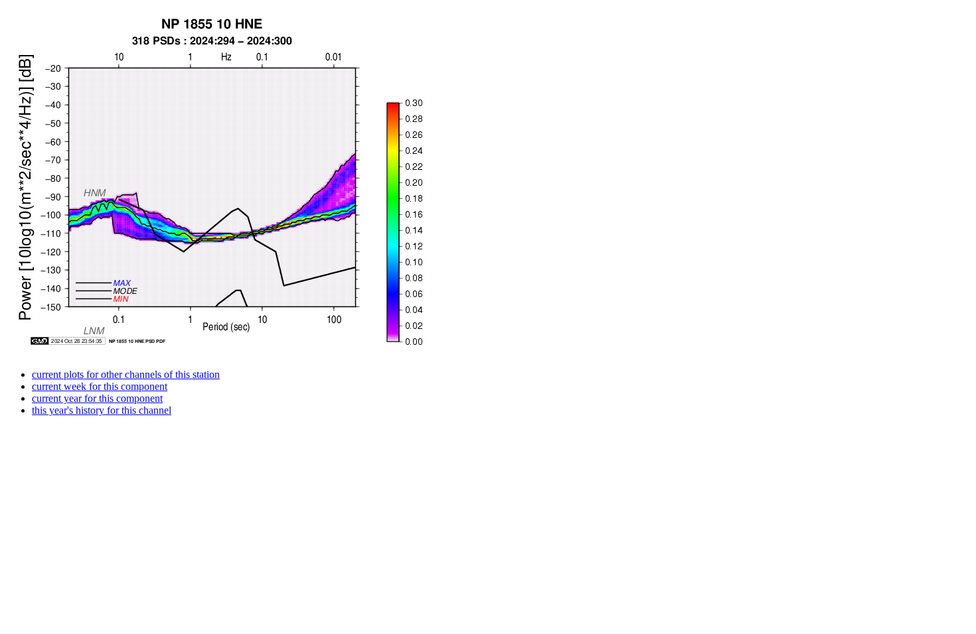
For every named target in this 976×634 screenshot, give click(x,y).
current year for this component (97, 398)
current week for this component (99, 386)
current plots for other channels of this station (126, 374)
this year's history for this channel (101, 410)
